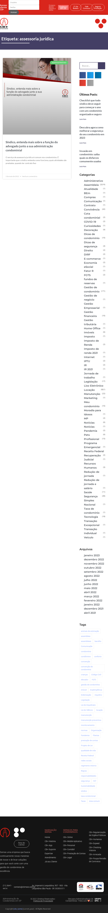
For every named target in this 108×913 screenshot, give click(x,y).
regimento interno (88, 765)
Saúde (88, 492)
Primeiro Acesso (52, 6)
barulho (98, 641)
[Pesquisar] (101, 65)
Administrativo (93, 180)
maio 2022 (90, 588)
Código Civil (96, 674)
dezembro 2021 (94, 608)
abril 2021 (90, 612)
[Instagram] (104, 21)
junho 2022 (91, 584)
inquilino (98, 695)
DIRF (87, 254)
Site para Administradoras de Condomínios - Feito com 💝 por (79, 900)
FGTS (87, 275)
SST (94, 781)
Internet (89, 357)
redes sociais (86, 760)
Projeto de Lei (87, 745)
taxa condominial (88, 796)
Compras (90, 197)
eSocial (88, 266)
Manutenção (92, 394)
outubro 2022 (92, 567)
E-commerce (92, 258)
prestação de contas (89, 740)
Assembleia (91, 184)
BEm (87, 193)
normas (84, 730)
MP (86, 418)
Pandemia (90, 430)
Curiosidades (92, 226)
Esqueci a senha (52, 9)
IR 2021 (88, 369)
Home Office (92, 328)
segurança (85, 781)
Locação (89, 389)
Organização (96, 730)
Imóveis (89, 332)
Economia (90, 262)
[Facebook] (97, 21)
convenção (85, 661)
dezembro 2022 (94, 559)
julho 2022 (90, 580)
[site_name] (17, 909)
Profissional (91, 439)
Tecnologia (91, 516)
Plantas (96, 735)
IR (85, 365)
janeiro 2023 (92, 555)
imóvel (84, 690)
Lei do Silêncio (87, 710)
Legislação (91, 381)
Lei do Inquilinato (88, 705)
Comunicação (93, 201)
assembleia (85, 636)
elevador (84, 679)
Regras (84, 771)
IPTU (87, 361)
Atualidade (91, 189)
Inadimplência (96, 690)
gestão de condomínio (90, 684)
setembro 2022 (93, 571)
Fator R (89, 271)
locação (99, 710)
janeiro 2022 (92, 604)
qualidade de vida (88, 750)
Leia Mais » (11, 170)
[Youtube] (100, 26)
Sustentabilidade (88, 786)
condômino (86, 656)
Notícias (89, 426)
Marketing (90, 398)
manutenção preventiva (91, 720)
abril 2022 (90, 592)
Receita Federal (94, 451)
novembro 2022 (94, 563)
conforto (98, 656)
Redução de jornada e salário (91, 484)
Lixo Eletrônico (93, 385)
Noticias (89, 422)
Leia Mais (82, 119)
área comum (94, 801)
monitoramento (87, 725)
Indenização (86, 695)
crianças (84, 674)
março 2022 (91, 596)
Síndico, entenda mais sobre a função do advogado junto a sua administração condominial (32, 146)
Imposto (89, 336)
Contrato (90, 205)
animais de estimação (90, 631)
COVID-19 (90, 221)
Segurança (91, 496)
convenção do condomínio (87, 668)
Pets (87, 434)
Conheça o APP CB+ (63, 7)
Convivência (92, 209)
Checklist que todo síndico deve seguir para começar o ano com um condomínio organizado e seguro (90, 107)
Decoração (91, 230)
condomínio (86, 651)
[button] (82, 75)
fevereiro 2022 (93, 600)
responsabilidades (88, 776)
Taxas (83, 801)
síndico (84, 791)
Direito (88, 250)
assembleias (86, 641)
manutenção (86, 715)
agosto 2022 (92, 575)
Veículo (88, 537)
